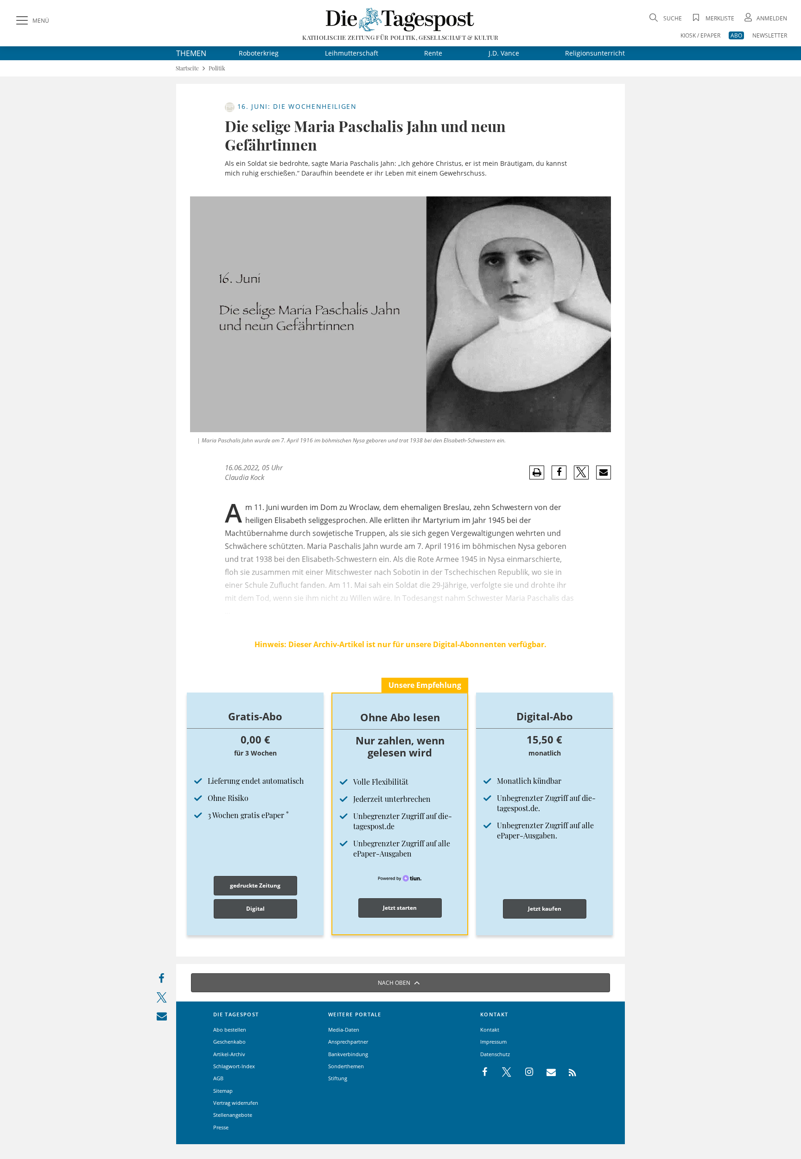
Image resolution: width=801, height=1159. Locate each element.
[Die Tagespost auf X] (502, 1072)
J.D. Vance (504, 53)
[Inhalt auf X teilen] (161, 999)
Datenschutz (495, 1054)
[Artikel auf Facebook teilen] (559, 472)
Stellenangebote (232, 1114)
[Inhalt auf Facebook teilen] (161, 980)
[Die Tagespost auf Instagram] (524, 1072)
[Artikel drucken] (536, 472)
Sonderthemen (346, 1066)
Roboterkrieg (259, 53)
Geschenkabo (229, 1041)
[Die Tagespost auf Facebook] (485, 1072)
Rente (433, 53)
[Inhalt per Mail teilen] (161, 1017)
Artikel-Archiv (229, 1054)
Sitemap (223, 1090)
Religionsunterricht (595, 53)
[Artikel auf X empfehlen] (581, 472)
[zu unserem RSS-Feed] (568, 1072)
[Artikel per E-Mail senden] (603, 472)
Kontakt (489, 1029)
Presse (221, 1127)
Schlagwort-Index (234, 1066)
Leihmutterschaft (351, 53)
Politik (217, 68)
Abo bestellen (229, 1029)
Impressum (493, 1041)
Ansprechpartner (348, 1041)
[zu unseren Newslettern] (546, 1072)
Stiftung (337, 1078)
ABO (736, 35)
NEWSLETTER (769, 35)
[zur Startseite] (400, 19)
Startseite (187, 68)
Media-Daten (343, 1029)
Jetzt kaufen (544, 909)
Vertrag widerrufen (235, 1102)
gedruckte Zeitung (255, 885)
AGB (218, 1078)
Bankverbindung (348, 1054)
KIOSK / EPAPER (700, 35)
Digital (255, 909)
